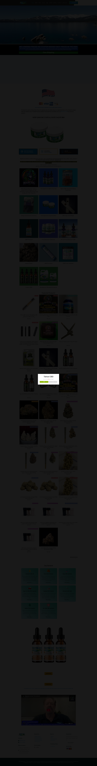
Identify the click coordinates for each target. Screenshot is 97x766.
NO (53, 381)
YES (44, 381)
